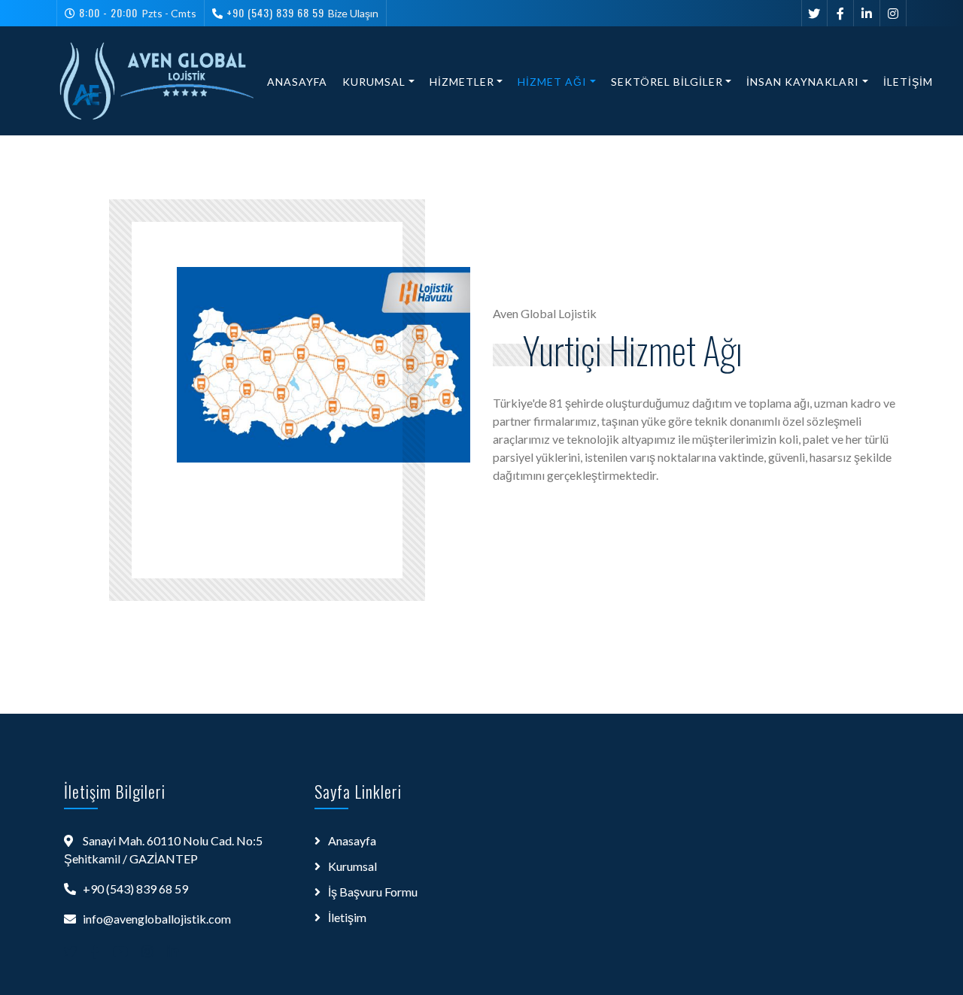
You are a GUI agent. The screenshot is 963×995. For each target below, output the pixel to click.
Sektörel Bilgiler (667, 81)
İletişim (908, 81)
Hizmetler (462, 81)
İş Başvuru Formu (373, 891)
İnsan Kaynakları (802, 81)
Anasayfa (297, 81)
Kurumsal (374, 81)
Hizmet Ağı (552, 81)
